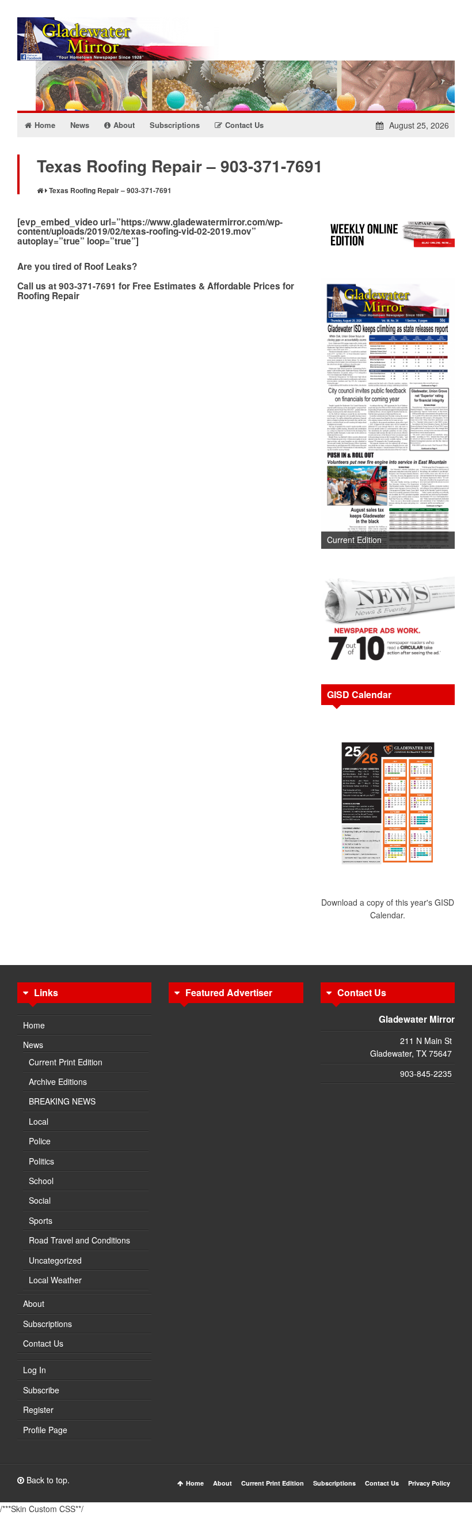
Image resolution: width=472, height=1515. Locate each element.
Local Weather (55, 1280)
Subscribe (41, 1390)
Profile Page (45, 1429)
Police (40, 1141)
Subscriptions (47, 1323)
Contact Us (43, 1343)
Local (38, 1121)
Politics (41, 1161)
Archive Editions (58, 1081)
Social (40, 1200)
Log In (34, 1369)
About (33, 1303)
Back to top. (47, 1480)
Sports (40, 1220)
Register (38, 1409)
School (41, 1180)
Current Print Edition (65, 1062)
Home (34, 1025)
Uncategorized (55, 1260)
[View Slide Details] (388, 413)
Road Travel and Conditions (79, 1240)
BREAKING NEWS (62, 1101)
